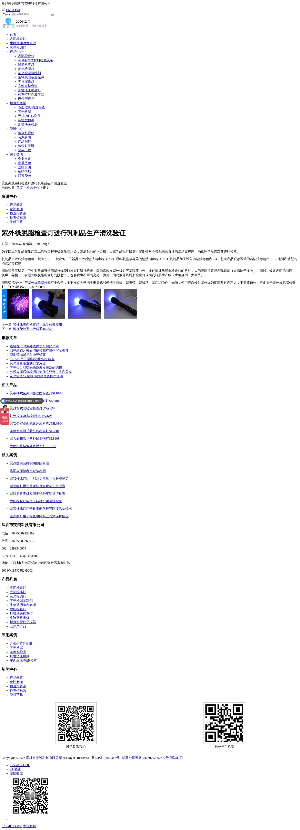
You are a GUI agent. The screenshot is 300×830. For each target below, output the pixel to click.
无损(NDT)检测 (29, 116)
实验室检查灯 (28, 86)
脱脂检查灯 (26, 64)
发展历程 (24, 163)
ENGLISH (13, 10)
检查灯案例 (18, 103)
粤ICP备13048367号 (105, 757)
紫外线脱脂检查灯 (41, 282)
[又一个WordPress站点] (25, 27)
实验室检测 (26, 120)
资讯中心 (16, 128)
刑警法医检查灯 (29, 90)
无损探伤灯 (26, 81)
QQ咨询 (15, 769)
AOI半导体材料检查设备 (35, 60)
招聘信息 (24, 171)
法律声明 (24, 167)
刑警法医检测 (28, 124)
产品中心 (16, 51)
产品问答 (24, 141)
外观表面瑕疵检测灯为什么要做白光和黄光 (41, 372)
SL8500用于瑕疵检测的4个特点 (32, 359)
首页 (13, 34)
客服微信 (16, 773)
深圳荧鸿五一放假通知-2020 (33, 329)
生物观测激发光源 (23, 43)
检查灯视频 (26, 133)
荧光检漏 (24, 111)
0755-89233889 (20, 765)
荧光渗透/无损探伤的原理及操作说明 (36, 376)
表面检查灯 (18, 39)
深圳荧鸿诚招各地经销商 (28, 355)
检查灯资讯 (26, 146)
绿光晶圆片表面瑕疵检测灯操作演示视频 (39, 350)
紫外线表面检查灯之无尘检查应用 (37, 324)
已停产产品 (26, 98)
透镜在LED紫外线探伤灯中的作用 (34, 346)
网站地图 (176, 757)
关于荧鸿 (16, 154)
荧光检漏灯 (18, 47)
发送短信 (29, 826)
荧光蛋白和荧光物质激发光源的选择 (36, 367)
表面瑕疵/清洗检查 (31, 107)
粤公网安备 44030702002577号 (147, 757)
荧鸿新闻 (24, 137)
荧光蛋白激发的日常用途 (28, 363)
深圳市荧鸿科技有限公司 (44, 757)
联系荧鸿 (24, 176)
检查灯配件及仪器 (31, 94)
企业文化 (24, 158)
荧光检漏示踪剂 (29, 73)
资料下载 (24, 150)
